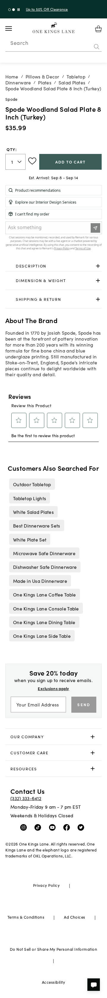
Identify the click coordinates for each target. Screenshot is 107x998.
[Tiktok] (39, 827)
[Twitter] (82, 827)
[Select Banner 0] (9, 9)
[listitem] (32, 484)
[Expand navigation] (13, 28)
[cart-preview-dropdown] (98, 29)
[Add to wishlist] (32, 161)
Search (19, 43)
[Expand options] (98, 266)
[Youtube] (53, 827)
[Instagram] (24, 827)
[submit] (96, 46)
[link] (53, 266)
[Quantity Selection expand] (20, 162)
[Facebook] (68, 827)
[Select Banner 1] (13, 9)
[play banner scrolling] (18, 9)
